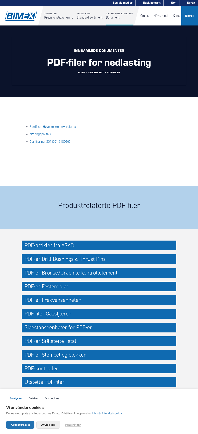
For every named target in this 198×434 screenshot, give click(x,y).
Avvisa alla (48, 424)
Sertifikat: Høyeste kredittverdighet (53, 127)
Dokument (119, 15)
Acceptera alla (20, 424)
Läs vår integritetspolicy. (107, 413)
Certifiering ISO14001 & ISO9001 (51, 141)
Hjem (81, 72)
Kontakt (178, 16)
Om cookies (52, 398)
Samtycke (16, 398)
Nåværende (161, 16)
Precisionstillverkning (58, 15)
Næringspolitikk (40, 134)
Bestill (189, 16)
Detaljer (33, 398)
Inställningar (73, 424)
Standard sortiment (89, 15)
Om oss (145, 16)
